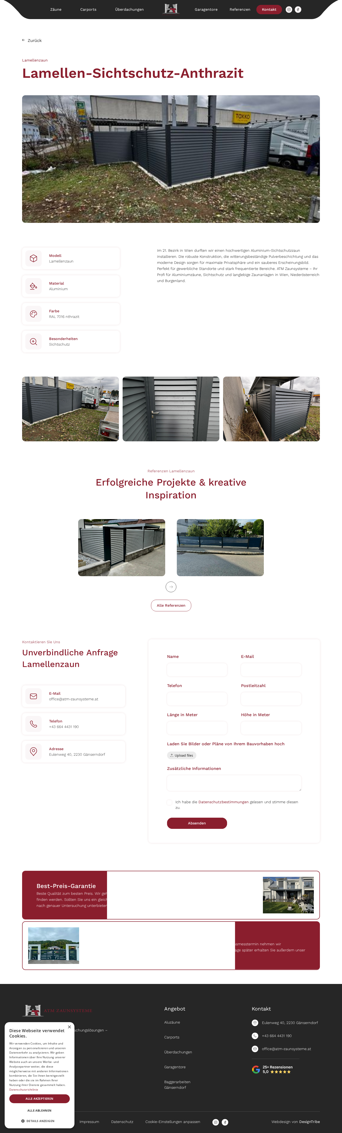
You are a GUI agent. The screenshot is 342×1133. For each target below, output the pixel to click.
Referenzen (240, 9)
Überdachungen (129, 9)
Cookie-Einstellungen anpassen (172, 1121)
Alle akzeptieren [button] (39, 1099)
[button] (39, 1121)
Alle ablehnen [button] (39, 1111)
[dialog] (39, 1075)
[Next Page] (171, 587)
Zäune (55, 9)
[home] (171, 9)
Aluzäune (172, 1022)
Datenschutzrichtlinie (23, 1090)
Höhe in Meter (255, 714)
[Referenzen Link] (121, 547)
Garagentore (206, 9)
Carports (88, 9)
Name (173, 656)
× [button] (69, 1027)
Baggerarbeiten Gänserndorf (177, 1085)
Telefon (174, 685)
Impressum (89, 1121)
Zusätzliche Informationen (194, 768)
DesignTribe (309, 1121)
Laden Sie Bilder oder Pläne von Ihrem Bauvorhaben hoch (226, 743)
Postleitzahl (253, 685)
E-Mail (247, 656)
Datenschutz (122, 1121)
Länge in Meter (182, 714)
